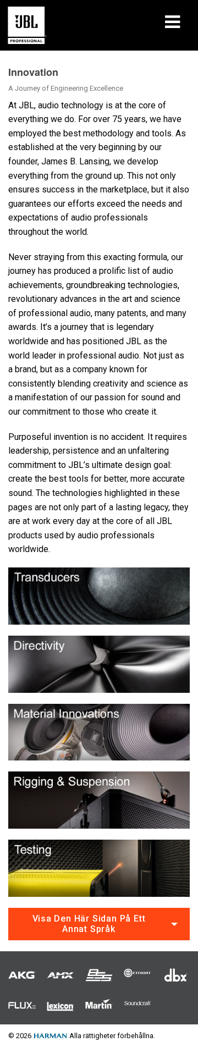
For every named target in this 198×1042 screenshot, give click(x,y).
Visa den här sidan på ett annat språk (89, 923)
